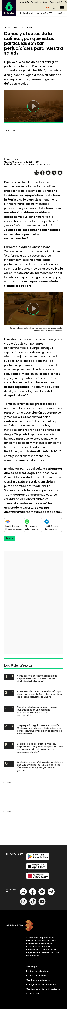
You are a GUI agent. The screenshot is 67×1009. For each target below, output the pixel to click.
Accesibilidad (33, 993)
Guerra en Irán (56, 2)
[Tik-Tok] (32, 904)
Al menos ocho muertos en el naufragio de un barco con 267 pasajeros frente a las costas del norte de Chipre (39, 694)
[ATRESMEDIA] (33, 926)
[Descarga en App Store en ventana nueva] (36, 868)
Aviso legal (31, 966)
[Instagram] (23, 904)
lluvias (9, 538)
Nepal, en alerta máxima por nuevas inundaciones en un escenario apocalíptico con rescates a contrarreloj (37, 711)
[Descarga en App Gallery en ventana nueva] (37, 878)
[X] (37, 174)
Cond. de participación (38, 980)
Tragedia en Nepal (39, 2)
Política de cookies (36, 975)
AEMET (47, 13)
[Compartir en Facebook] (42, 174)
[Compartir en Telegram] (54, 174)
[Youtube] (42, 904)
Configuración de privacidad (41, 984)
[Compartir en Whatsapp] (48, 174)
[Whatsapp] (42, 894)
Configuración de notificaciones (43, 989)
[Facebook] (32, 894)
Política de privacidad (37, 971)
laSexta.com (11, 159)
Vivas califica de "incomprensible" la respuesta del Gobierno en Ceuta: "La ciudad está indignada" (38, 678)
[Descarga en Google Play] (37, 859)
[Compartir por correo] (60, 174)
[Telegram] (51, 894)
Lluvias (61, 13)
